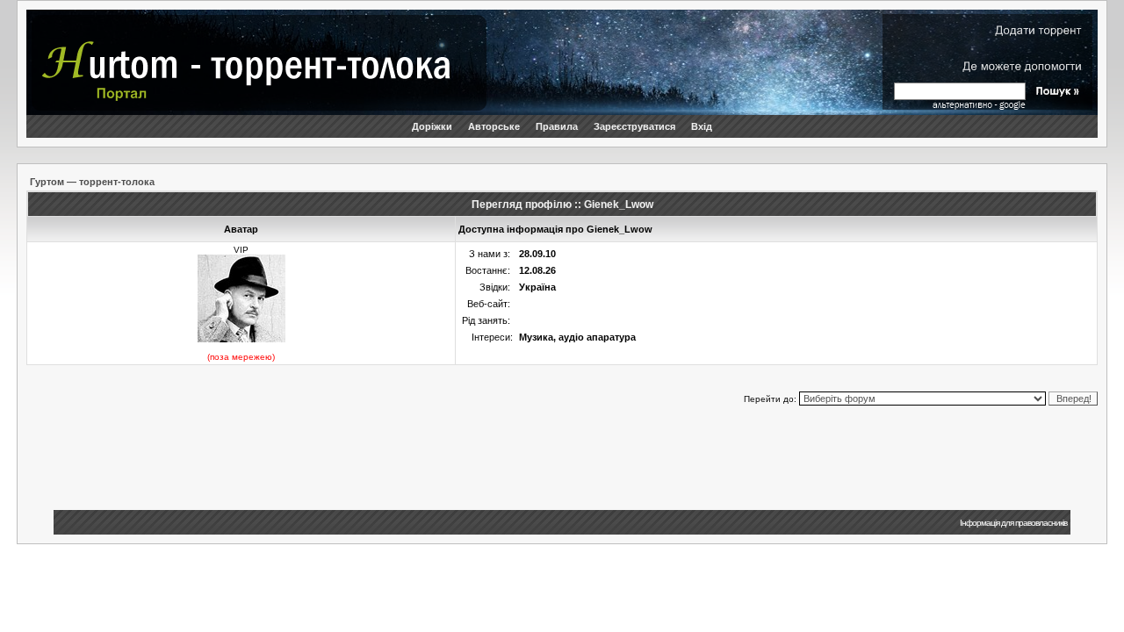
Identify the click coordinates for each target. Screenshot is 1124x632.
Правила (557, 126)
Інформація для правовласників (1013, 523)
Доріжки (432, 126)
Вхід (701, 126)
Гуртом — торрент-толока (92, 181)
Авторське (494, 126)
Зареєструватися (634, 126)
